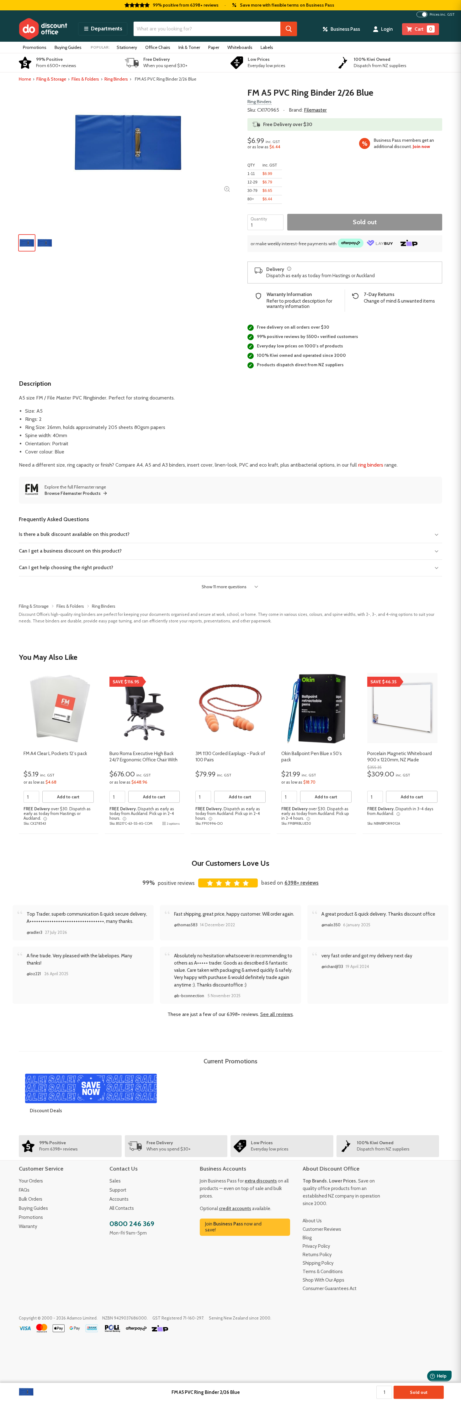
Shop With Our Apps (323, 1280)
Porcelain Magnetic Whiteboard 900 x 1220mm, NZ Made (399, 757)
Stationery (127, 47)
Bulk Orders (30, 1199)
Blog (307, 1238)
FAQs (24, 1190)
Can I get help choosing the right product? (66, 567)
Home (25, 79)
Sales (115, 1181)
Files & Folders (85, 79)
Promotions (34, 47)
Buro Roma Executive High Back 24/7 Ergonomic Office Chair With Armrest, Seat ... (143, 760)
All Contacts (121, 1208)
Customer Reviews (322, 1229)
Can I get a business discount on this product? (70, 551)
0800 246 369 (131, 1223)
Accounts (119, 1199)
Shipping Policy (318, 1263)
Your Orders (31, 1181)
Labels (267, 47)
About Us (312, 1221)
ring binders (370, 465)
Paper (213, 47)
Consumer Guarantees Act (330, 1288)
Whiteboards (239, 47)
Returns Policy (317, 1254)
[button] (102, 28)
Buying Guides (68, 47)
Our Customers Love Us (230, 863)
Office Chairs (157, 47)
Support (117, 1190)
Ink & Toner (189, 47)
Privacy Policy (316, 1246)
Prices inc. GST (442, 14)
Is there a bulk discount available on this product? (74, 534)
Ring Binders (116, 79)
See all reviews (276, 1014)
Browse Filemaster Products (73, 493)
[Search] (288, 29)
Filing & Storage (51, 79)
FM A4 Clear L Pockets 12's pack (55, 753)
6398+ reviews (301, 883)
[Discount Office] (43, 29)
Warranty (28, 1226)
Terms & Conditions (323, 1271)
